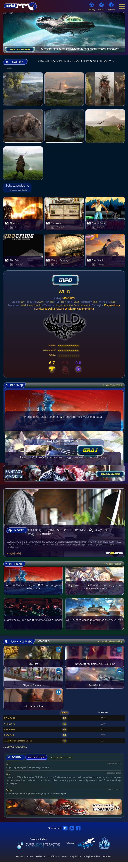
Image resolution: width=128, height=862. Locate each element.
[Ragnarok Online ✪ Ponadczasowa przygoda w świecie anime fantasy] (94, 596)
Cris (8, 764)
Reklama (20, 856)
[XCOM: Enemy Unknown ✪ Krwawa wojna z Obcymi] (33, 631)
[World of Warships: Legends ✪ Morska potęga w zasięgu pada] (33, 596)
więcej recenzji (114, 563)
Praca (65, 856)
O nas (30, 856)
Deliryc (9, 790)
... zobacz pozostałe (15, 746)
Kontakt (107, 856)
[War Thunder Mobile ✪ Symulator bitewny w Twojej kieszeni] (94, 631)
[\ (107, 553)
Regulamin (75, 856)
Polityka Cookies (92, 856)
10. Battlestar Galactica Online (18, 740)
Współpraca (53, 856)
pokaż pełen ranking (111, 641)
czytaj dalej (15, 553)
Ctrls (8, 774)
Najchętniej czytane (62, 758)
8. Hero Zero (9, 729)
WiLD (65, 292)
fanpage (111, 10)
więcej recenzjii (113, 385)
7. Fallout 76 (9, 723)
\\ (111, 553)
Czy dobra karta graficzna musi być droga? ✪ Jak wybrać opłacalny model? (70, 532)
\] (119, 553)
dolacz (101, 10)
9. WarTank (9, 735)
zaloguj (91, 10)
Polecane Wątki (36, 757)
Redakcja (40, 856)
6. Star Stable (10, 718)
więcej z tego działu (18, 189)
